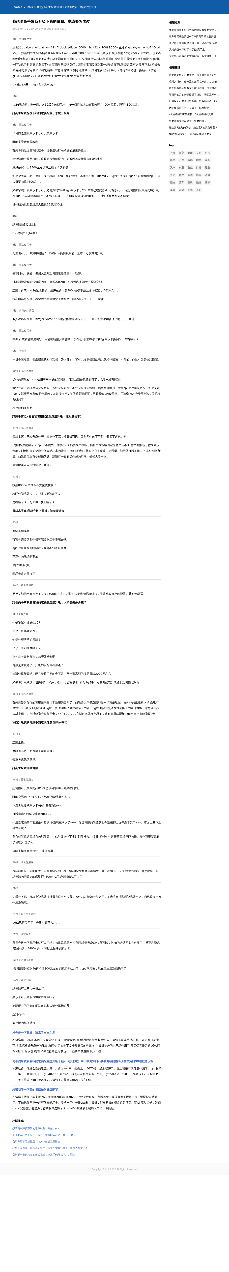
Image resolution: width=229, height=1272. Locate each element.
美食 (207, 160)
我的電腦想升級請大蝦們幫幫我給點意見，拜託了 (196, 30)
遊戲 (190, 167)
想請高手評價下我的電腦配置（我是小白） (36, 1128)
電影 (181, 189)
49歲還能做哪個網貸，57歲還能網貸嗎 (191, 114)
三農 (190, 182)
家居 (181, 167)
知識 (190, 189)
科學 (181, 175)
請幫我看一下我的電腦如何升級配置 (35, 1089)
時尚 (198, 160)
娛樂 (172, 160)
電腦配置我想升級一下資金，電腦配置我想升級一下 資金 (44, 1135)
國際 (207, 182)
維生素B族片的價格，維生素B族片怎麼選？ (193, 127)
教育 (181, 152)
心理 (181, 160)
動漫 (198, 182)
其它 (198, 189)
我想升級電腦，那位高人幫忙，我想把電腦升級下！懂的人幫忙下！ (50, 1148)
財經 (198, 167)
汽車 (172, 167)
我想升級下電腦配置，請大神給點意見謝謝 (36, 1141)
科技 (207, 152)
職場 (198, 175)
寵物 (190, 175)
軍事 (172, 189)
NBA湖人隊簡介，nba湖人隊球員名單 (190, 134)
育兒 (172, 175)
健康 (190, 152)
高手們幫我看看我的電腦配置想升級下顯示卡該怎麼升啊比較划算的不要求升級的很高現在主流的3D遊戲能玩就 (82, 1061)
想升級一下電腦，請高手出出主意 (33, 1032)
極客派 (18, 7)
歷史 (172, 182)
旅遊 (207, 167)
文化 (198, 152)
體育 (181, 182)
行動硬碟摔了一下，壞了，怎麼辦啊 (189, 107)
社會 (172, 152)
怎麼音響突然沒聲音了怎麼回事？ (188, 121)
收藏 (207, 175)
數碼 (30, 7)
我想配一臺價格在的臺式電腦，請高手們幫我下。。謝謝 (43, 1154)
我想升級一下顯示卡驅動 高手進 (187, 49)
